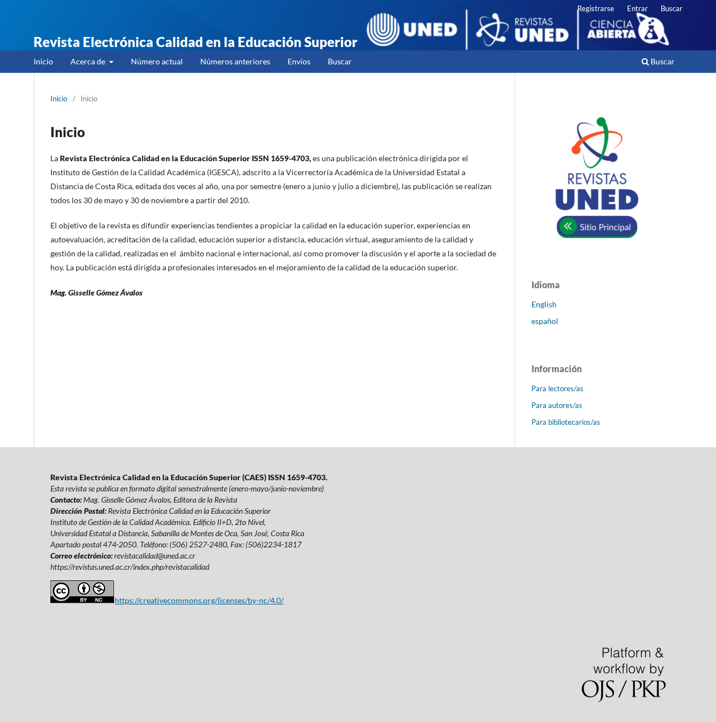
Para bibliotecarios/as (565, 422)
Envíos (299, 61)
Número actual (157, 61)
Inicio (43, 61)
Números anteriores (235, 61)
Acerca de (88, 61)
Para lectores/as (557, 388)
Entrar (637, 8)
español (544, 321)
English (544, 304)
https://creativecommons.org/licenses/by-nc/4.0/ (199, 600)
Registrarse (595, 8)
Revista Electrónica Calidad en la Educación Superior (195, 42)
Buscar (340, 61)
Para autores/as (556, 405)
